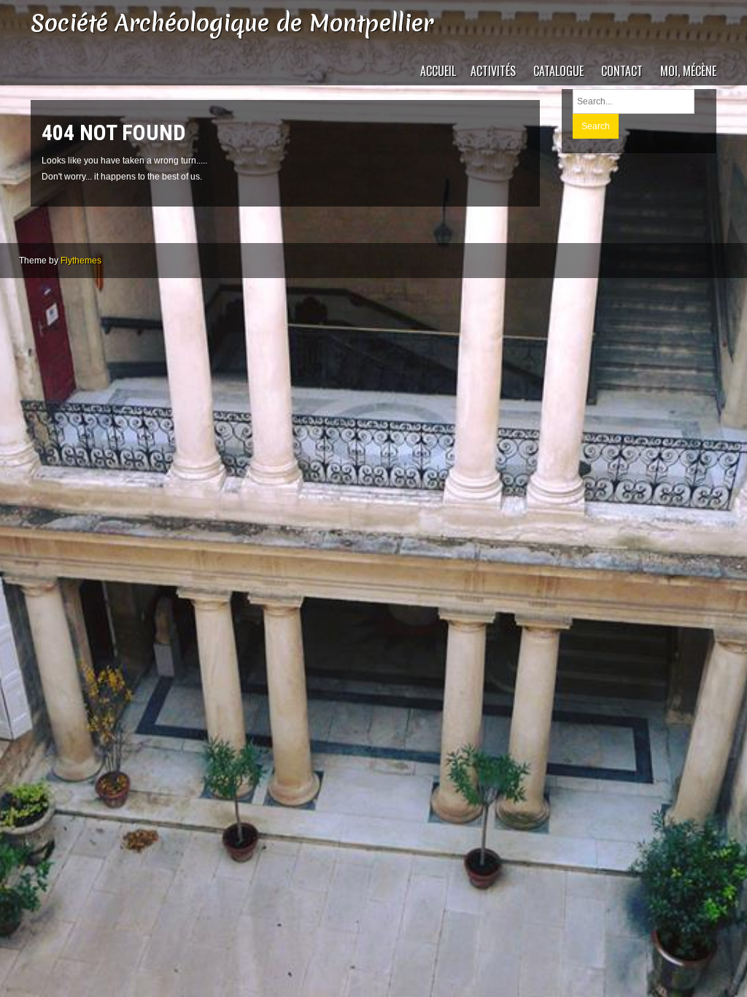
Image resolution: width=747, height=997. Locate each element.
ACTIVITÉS (493, 71)
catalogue (558, 71)
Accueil (438, 71)
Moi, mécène (688, 71)
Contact (622, 71)
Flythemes (81, 260)
